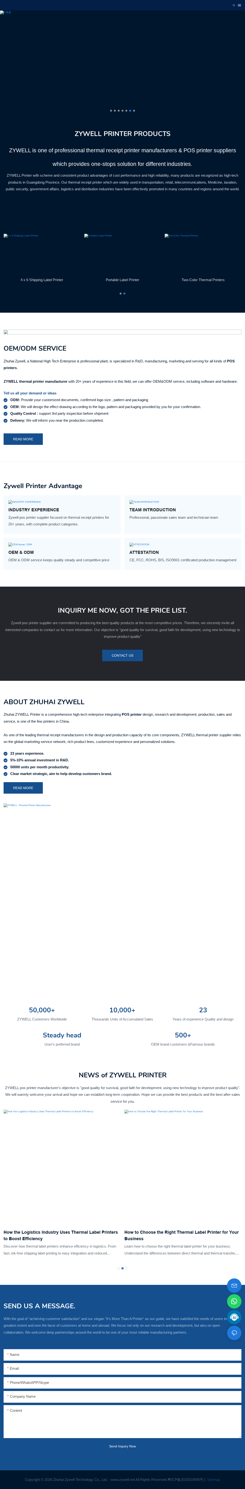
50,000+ (42, 1010)
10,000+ (122, 1010)
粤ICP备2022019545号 (185, 1480)
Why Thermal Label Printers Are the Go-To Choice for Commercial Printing (178, 1235)
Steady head (62, 1035)
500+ (183, 1035)
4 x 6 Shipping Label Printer (42, 280)
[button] (111, 111)
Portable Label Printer (122, 280)
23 (203, 1010)
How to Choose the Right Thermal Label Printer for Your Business (61, 1235)
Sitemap (213, 1480)
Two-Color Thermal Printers (203, 280)
